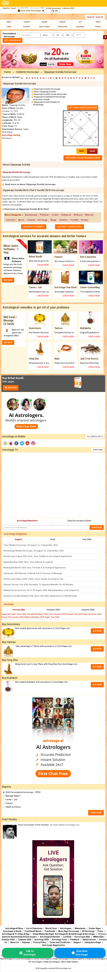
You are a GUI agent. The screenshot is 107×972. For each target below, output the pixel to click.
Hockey (84, 220)
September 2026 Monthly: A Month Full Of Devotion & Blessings (32, 573)
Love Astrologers (24, 958)
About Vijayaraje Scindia (45, 92)
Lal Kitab (67, 937)
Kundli (13, 8)
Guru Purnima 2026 (58, 614)
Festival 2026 (19, 610)
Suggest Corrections (69, 226)
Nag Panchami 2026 (92, 614)
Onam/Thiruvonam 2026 (12, 617)
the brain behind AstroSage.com (48, 825)
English (18, 539)
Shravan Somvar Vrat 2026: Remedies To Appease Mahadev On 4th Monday (38, 584)
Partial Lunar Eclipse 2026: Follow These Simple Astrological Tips (33, 579)
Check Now (43, 265)
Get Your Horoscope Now (82, 107)
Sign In (90, 17)
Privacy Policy (39, 942)
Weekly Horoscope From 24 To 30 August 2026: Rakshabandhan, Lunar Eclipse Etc (41, 590)
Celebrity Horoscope (27, 71)
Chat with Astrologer (31, 10)
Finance (9, 803)
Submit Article (89, 939)
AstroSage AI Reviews (50, 937)
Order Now (96, 813)
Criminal (31, 220)
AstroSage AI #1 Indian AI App (15, 934)
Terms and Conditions (59, 942)
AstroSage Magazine (15, 533)
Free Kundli (50, 931)
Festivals (9, 604)
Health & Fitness (13, 807)
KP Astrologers (36, 962)
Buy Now (12, 387)
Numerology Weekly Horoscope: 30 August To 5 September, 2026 (33, 550)
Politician (44, 215)
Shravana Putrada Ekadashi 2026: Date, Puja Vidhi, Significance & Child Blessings (40, 596)
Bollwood (78, 215)
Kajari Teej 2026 (52, 617)
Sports (21, 220)
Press (100, 931)
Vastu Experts (77, 958)
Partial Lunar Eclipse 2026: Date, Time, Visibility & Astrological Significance (37, 556)
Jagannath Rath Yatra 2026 (14, 614)
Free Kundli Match (33, 931)
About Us (14, 942)
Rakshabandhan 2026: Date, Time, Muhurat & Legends (28, 562)
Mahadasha (80, 928)
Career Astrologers (42, 958)
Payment (26, 942)
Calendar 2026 (68, 8)
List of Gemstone (34, 928)
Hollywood (66, 215)
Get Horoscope (12, 40)
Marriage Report (13, 796)
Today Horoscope (53, 8)
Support (77, 942)
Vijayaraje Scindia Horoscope (47, 89)
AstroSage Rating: (11, 135)
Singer (53, 220)
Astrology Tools (59, 939)
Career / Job (11, 799)
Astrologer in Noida (12, 931)
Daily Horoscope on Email (79, 521)
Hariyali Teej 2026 (75, 614)
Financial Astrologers (95, 958)
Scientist (63, 220)
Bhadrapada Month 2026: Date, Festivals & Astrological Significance (34, 567)
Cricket (55, 215)
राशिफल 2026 (98, 937)
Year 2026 (87, 539)
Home (7, 71)
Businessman (31, 215)
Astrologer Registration (53, 945)
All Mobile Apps (95, 436)
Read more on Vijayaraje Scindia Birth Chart (26, 209)
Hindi (52, 539)
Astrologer (42, 220)
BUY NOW (8, 280)
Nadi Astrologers (52, 962)
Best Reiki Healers (70, 962)
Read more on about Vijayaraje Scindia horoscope (30, 184)
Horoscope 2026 (82, 937)
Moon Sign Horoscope (68, 931)
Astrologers (65, 928)
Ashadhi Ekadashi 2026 (38, 614)
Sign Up (99, 17)
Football (74, 220)
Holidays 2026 (53, 610)
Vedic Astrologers (61, 958)
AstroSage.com (65, 968)
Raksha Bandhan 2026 (34, 617)
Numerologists (7, 958)
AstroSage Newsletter (27, 521)
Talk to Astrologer (29, 953)
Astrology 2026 (41, 939)
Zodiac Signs (95, 928)
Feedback (74, 939)
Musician (89, 215)
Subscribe (98, 450)
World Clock (51, 928)
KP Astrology (88, 931)
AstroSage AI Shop (14, 928)
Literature (10, 220)
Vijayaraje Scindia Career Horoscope (50, 94)
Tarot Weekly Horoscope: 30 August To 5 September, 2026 (30, 545)
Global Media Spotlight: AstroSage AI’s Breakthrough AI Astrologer (64, 934)
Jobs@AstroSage (92, 942)
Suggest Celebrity (33, 226)
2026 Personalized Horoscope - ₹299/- (23, 792)
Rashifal (6, 8)
